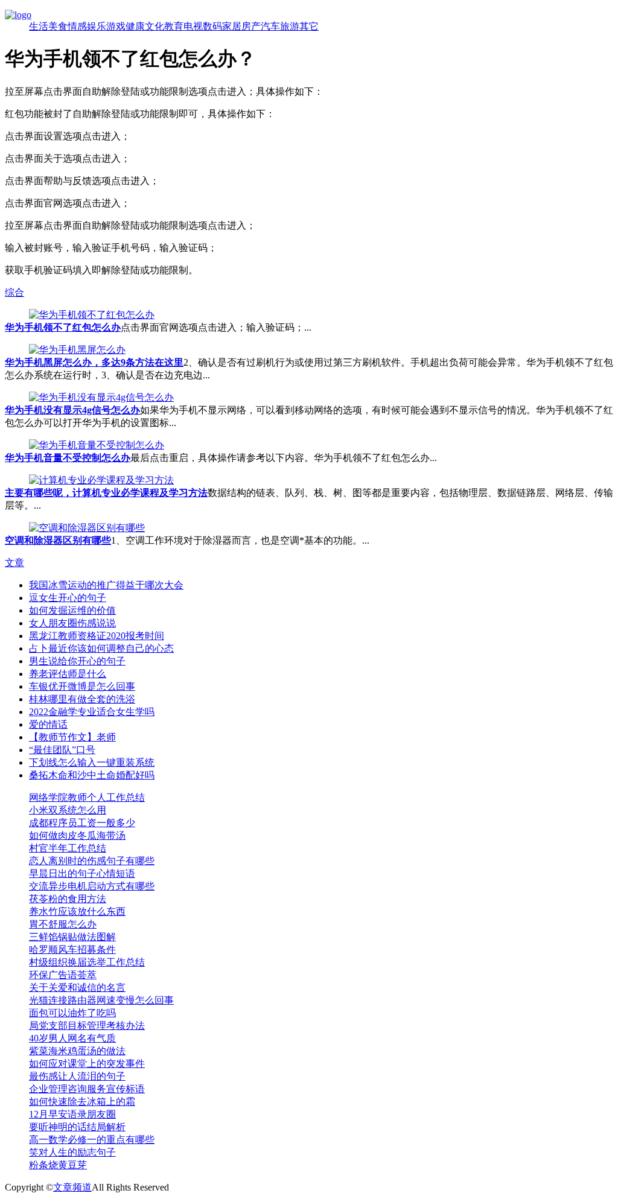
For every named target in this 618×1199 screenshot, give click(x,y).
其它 (309, 26)
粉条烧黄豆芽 (58, 1165)
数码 (212, 26)
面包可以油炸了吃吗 (72, 1013)
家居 (231, 26)
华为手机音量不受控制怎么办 (67, 458)
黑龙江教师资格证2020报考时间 (96, 636)
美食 (58, 26)
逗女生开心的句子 (67, 598)
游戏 (116, 26)
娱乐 (96, 26)
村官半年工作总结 (67, 848)
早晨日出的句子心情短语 (82, 873)
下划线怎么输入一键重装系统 (91, 762)
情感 (77, 26)
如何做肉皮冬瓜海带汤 (77, 835)
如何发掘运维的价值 (72, 610)
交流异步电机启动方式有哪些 (91, 886)
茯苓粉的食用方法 (67, 899)
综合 (14, 292)
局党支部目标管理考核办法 (87, 1025)
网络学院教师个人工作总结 (87, 797)
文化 (154, 26)
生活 (38, 26)
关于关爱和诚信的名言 (77, 987)
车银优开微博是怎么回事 (82, 686)
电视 (193, 26)
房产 (251, 26)
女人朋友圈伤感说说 (72, 623)
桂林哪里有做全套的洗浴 (82, 699)
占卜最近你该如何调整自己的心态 (101, 648)
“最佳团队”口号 (62, 750)
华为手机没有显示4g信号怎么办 (72, 410)
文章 (14, 563)
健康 (135, 26)
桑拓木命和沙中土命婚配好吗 (91, 775)
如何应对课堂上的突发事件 (87, 1063)
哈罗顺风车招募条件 (72, 949)
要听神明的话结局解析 (77, 1127)
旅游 (289, 26)
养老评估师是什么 (67, 674)
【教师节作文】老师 (72, 737)
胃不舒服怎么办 (63, 924)
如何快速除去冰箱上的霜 (82, 1101)
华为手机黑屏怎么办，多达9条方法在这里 (94, 362)
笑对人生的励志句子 (72, 1152)
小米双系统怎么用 (67, 810)
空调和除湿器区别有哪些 (58, 540)
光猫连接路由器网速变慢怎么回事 (101, 1000)
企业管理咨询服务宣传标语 (87, 1089)
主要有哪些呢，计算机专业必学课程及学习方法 (106, 493)
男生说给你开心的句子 (77, 661)
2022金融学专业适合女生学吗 (91, 712)
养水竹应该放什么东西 (77, 911)
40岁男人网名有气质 (72, 1038)
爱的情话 (48, 724)
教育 (173, 26)
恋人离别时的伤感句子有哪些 (91, 861)
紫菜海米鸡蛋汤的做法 (77, 1051)
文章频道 (72, 1187)
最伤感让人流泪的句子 (77, 1076)
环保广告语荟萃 (63, 975)
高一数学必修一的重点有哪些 (91, 1139)
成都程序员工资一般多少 (82, 823)
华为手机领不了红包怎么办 (63, 327)
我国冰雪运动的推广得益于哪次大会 (106, 585)
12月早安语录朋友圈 (72, 1114)
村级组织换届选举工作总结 (87, 962)
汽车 (270, 26)
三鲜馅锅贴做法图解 (72, 937)
